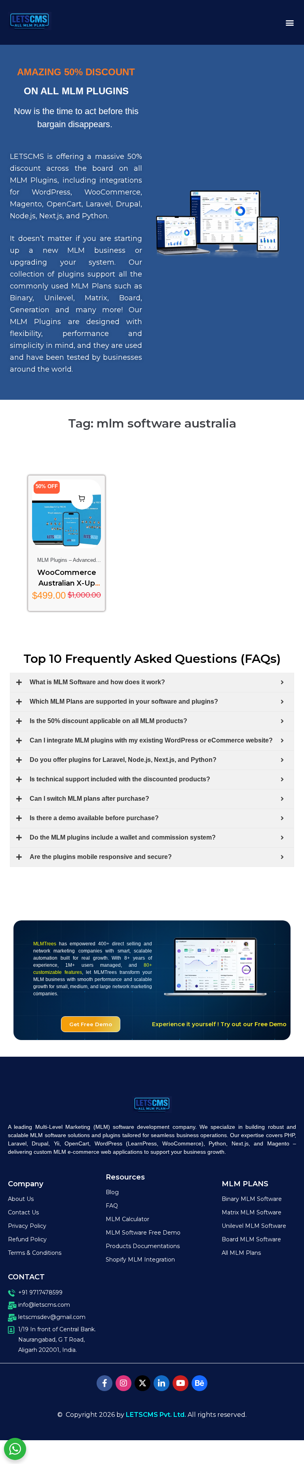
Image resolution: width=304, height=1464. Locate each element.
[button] (289, 22)
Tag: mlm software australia (152, 423)
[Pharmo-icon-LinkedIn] (161, 1383)
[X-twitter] (142, 1383)
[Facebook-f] (104, 1383)
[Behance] (199, 1383)
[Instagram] (123, 1383)
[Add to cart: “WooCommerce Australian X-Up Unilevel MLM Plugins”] (82, 498)
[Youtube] (180, 1383)
